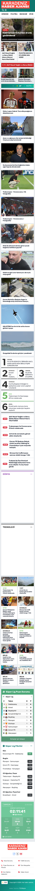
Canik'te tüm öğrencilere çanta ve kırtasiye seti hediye (8, 659)
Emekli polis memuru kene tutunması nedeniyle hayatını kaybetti (19, 408)
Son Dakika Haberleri (5, 873)
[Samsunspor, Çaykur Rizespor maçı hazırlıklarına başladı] (26, 624)
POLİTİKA (14, 14)
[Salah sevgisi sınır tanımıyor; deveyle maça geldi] (17, 260)
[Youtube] (20, 853)
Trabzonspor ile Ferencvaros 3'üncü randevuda (20, 427)
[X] (17, 853)
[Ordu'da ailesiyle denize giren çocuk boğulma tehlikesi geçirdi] (17, 233)
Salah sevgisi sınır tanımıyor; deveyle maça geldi (17, 273)
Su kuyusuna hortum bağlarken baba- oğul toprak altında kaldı (16, 166)
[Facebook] (14, 853)
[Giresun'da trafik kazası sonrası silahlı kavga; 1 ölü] (26, 601)
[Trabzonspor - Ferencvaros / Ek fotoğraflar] (17, 179)
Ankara (9, 359)
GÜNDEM (4, 14)
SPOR (31, 14)
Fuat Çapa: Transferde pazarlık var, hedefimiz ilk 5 (26, 658)
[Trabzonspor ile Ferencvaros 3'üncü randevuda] (9, 581)
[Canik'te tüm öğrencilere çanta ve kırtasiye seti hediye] (9, 648)
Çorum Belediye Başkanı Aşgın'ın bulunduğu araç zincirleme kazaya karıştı (15, 300)
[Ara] (3, 10)
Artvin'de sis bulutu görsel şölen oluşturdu (19, 435)
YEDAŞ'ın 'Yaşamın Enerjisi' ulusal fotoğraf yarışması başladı (26, 681)
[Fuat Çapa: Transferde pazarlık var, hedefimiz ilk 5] (26, 648)
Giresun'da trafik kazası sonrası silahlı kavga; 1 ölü (20, 454)
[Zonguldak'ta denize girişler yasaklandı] (17, 341)
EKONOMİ (23, 14)
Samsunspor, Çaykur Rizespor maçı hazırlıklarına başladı (25, 635)
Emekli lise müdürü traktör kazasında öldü (12, 375)
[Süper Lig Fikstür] (31, 746)
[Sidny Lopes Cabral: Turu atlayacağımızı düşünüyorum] (17, 99)
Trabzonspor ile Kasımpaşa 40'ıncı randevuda (18, 397)
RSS (5, 882)
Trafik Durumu (25, 861)
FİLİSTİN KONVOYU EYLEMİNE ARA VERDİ (29, 375)
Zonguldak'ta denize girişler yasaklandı (17, 353)
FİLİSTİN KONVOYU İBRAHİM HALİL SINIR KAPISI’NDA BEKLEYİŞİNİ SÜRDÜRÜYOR (20, 363)
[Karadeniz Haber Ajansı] (15, 4)
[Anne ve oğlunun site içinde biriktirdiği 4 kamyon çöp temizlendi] (17, 126)
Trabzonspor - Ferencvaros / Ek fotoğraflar (14, 193)
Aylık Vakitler (8, 836)
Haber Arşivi (25, 872)
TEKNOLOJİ (9, 527)
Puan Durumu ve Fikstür (7, 866)
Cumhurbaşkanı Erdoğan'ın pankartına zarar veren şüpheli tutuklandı (20, 386)
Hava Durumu (8, 861)
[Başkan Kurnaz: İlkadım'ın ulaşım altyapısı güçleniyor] (9, 670)
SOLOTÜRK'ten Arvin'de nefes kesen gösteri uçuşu (16, 327)
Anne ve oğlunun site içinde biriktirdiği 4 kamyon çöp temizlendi (17, 139)
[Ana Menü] (6, 10)
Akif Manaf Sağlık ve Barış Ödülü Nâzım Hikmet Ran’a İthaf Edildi (19, 419)
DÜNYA (6, 474)
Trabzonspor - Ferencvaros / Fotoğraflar (13, 220)
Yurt (21, 588)
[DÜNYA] (31, 474)
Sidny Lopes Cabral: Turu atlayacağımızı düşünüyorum (17, 112)
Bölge (5, 655)
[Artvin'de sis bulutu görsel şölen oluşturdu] (26, 581)
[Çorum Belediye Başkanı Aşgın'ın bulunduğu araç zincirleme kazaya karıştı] (17, 287)
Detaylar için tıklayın (17, 739)
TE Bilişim (22, 888)
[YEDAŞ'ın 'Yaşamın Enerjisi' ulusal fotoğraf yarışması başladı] (26, 670)
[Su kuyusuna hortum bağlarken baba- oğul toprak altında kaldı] (17, 153)
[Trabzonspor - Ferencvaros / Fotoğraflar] (17, 206)
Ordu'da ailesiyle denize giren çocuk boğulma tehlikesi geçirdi (16, 246)
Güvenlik (11, 370)
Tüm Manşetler (25, 865)
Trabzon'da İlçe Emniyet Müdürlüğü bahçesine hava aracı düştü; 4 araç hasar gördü (19, 464)
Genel (11, 404)
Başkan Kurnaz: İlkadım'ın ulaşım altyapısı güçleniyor (8, 681)
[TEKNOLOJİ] (31, 527)
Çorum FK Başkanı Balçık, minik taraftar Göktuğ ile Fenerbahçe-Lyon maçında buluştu (20, 444)
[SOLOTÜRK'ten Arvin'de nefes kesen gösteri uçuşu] (17, 314)
